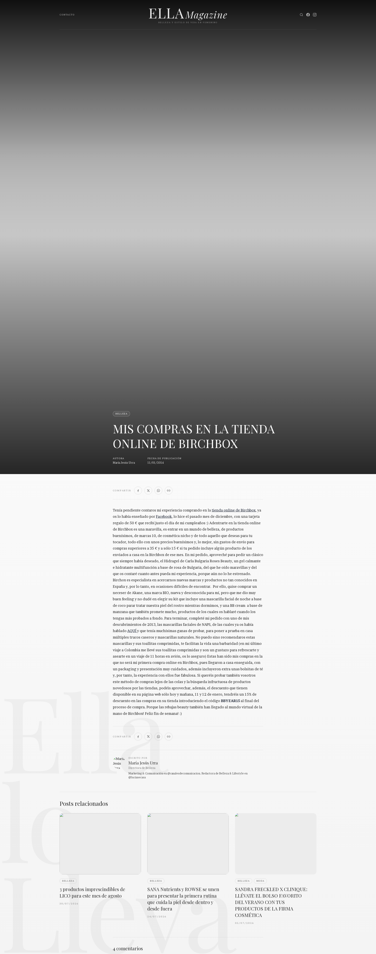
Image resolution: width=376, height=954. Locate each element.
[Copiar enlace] (169, 490)
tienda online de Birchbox (234, 510)
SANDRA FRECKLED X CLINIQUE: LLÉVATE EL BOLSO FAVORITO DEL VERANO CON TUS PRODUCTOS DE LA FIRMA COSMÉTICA (271, 902)
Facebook (164, 516)
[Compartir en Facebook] (138, 490)
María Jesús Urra (124, 462)
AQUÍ (132, 631)
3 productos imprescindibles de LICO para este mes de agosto (92, 892)
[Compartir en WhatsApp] (158, 490)
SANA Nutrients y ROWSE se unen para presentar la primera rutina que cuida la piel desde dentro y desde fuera (183, 899)
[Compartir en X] (148, 490)
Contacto (67, 14)
